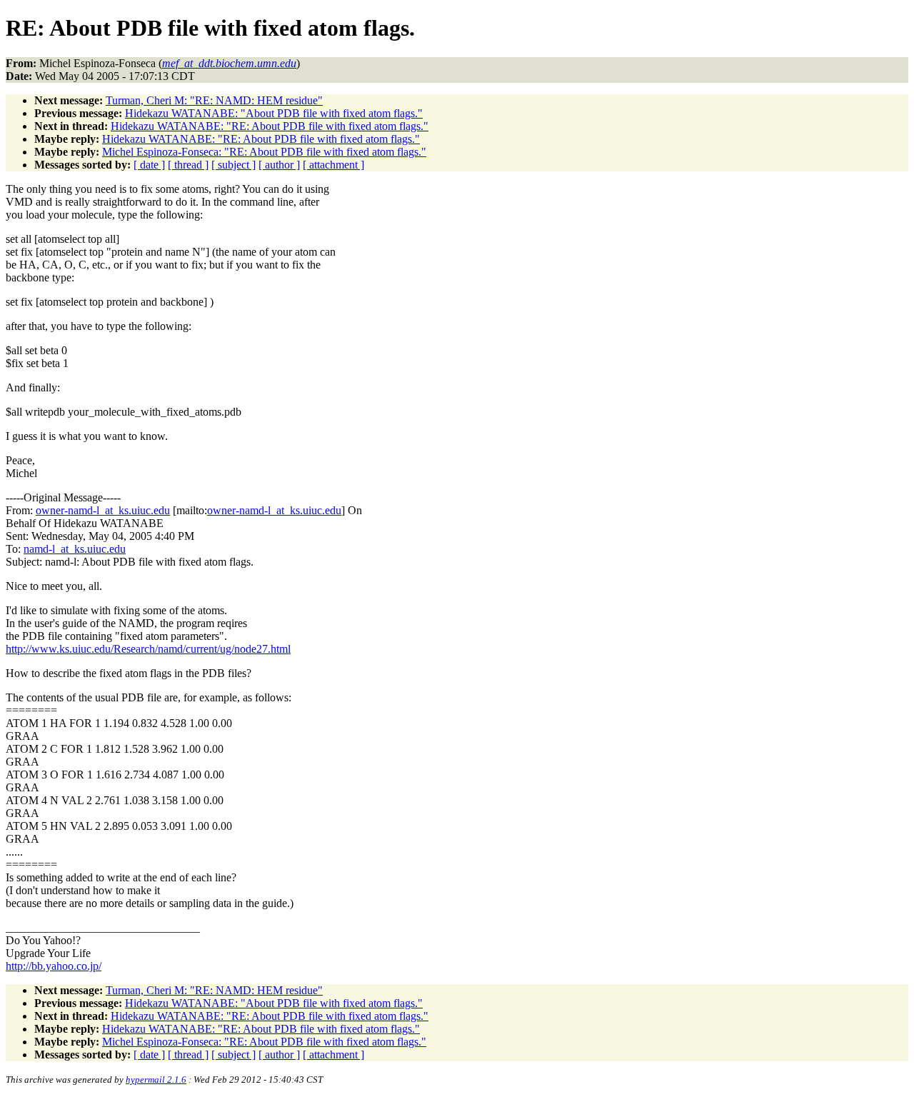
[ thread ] (188, 165)
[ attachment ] (333, 165)
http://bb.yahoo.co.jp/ (53, 966)
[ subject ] (233, 165)
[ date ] (149, 165)
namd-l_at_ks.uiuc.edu (75, 549)
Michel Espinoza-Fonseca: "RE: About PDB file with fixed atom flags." (264, 152)
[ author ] (279, 165)
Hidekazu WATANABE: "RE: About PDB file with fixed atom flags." (269, 126)
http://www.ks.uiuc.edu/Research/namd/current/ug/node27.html (148, 649)
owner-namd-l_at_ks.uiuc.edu (103, 510)
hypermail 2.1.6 (156, 1079)
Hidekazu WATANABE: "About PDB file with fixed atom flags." (274, 113)
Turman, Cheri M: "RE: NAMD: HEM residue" (214, 100)
